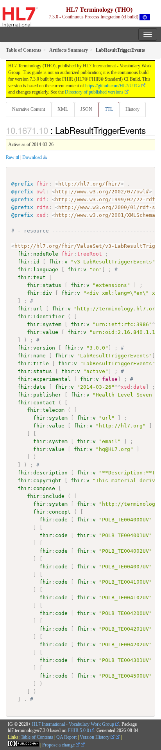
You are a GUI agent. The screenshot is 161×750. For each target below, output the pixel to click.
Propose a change (59, 745)
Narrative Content (28, 109)
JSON (86, 109)
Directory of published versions (94, 92)
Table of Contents (37, 737)
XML (62, 109)
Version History (95, 737)
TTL (109, 109)
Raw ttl (12, 157)
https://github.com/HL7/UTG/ (112, 85)
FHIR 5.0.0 (78, 730)
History (132, 109)
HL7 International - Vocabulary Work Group (73, 724)
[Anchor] (150, 130)
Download (32, 157)
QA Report (66, 737)
